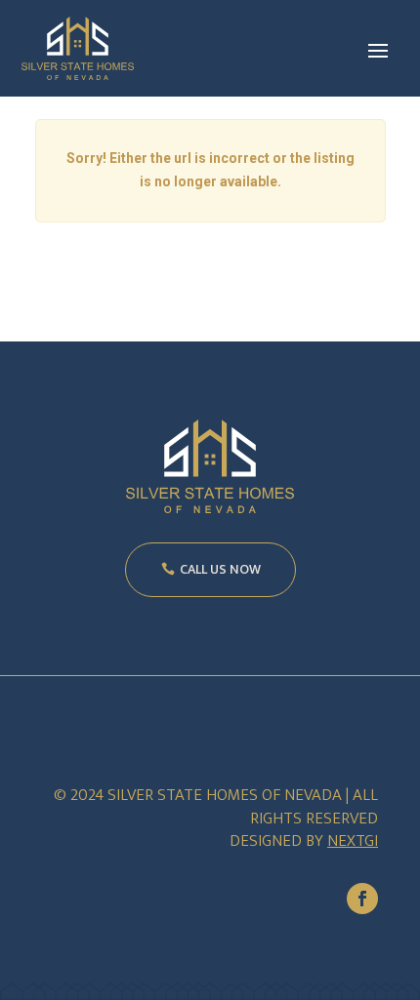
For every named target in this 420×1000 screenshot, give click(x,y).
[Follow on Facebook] (362, 898)
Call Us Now (220, 569)
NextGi (352, 841)
